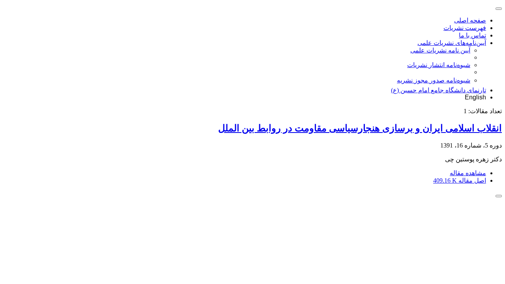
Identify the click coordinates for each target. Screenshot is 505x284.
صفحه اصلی (470, 20)
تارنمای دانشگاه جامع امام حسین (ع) (438, 90)
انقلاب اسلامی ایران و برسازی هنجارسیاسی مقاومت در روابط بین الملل (360, 128)
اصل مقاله (459, 180)
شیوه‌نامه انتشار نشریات (438, 65)
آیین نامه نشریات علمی (440, 50)
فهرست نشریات (464, 27)
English (475, 97)
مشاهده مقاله (468, 173)
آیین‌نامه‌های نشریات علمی (451, 42)
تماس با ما (472, 35)
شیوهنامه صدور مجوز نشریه (433, 80)
